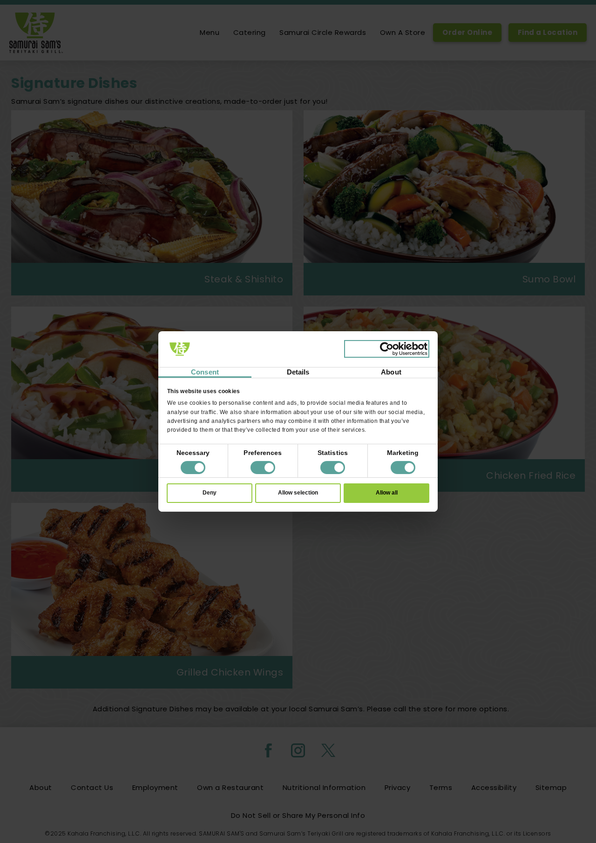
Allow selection (298, 492)
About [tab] (391, 372)
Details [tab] (298, 372)
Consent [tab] (205, 372)
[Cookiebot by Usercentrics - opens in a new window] (386, 349)
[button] (263, 467)
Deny (210, 492)
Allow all (387, 492)
